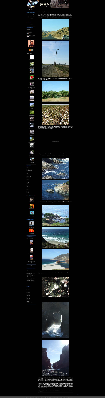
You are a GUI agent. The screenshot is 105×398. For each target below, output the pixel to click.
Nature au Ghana (31, 155)
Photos (28, 183)
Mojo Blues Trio (29, 29)
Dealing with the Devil (31, 209)
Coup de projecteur (29, 170)
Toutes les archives (30, 302)
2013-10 (28, 295)
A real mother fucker (31, 227)
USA (28, 189)
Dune (31, 246)
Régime (28, 185)
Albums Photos (29, 53)
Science (28, 186)
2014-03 (28, 292)
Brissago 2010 (32, 67)
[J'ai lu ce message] (103, 397)
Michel (28, 275)
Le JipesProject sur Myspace (31, 35)
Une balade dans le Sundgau (31, 142)
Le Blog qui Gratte (31, 36)
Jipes (28, 273)
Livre (28, 179)
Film (27, 173)
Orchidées (31, 95)
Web (28, 192)
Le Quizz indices (32, 280)
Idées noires (29, 176)
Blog (27, 167)
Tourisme (28, 188)
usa (42, 391)
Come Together (32, 233)
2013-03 (28, 298)
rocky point (40, 391)
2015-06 (28, 289)
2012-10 (28, 301)
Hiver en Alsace (32, 135)
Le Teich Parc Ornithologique (31, 74)
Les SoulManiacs (29, 32)
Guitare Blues (31, 18)
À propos (31, 265)
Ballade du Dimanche (31, 115)
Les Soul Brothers (31, 162)
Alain (28, 280)
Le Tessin (31, 108)
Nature (28, 182)
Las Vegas (31, 60)
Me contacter (31, 9)
